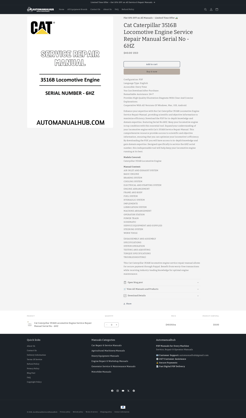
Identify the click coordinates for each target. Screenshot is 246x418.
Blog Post (31, 373)
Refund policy (78, 412)
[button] (205, 9)
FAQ (29, 377)
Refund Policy (33, 364)
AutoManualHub (51, 412)
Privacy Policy (33, 368)
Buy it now (152, 71)
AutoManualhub (39, 412)
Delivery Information (36, 355)
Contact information (121, 412)
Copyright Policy (34, 382)
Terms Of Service (34, 359)
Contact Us (32, 350)
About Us (31, 346)
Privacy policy (65, 412)
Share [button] (129, 304)
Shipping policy (106, 412)
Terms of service (92, 412)
